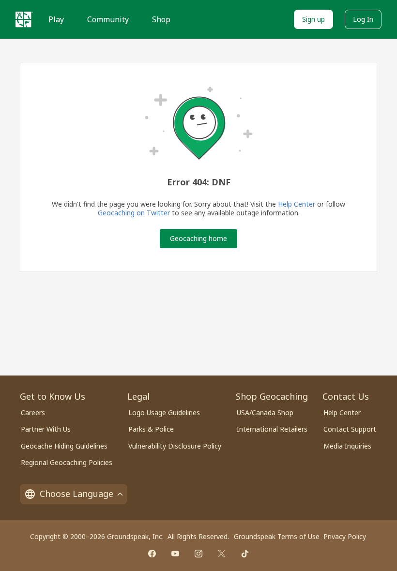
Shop (161, 19)
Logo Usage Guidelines (164, 412)
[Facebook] (152, 553)
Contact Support (349, 429)
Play (56, 19)
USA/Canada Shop (265, 412)
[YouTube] (175, 553)
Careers (33, 412)
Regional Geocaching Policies (66, 462)
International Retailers (272, 429)
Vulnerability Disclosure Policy (174, 446)
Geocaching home (198, 238)
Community (108, 19)
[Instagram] (198, 553)
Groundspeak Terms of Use (277, 536)
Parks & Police (151, 429)
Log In (363, 19)
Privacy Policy (344, 536)
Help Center (296, 204)
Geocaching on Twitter (134, 212)
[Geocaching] (24, 19)
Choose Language (76, 493)
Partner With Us (46, 429)
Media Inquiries (347, 446)
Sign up (313, 19)
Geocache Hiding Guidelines (64, 446)
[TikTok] (245, 553)
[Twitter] (222, 553)
